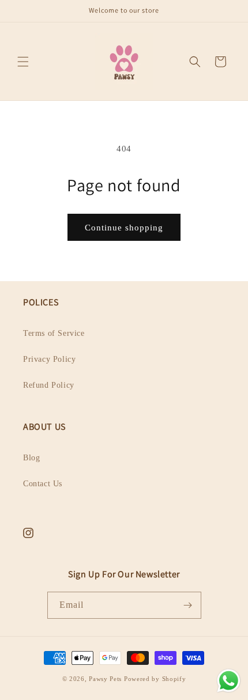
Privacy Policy (49, 359)
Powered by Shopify (155, 678)
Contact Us (42, 483)
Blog (31, 457)
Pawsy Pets (105, 678)
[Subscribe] (188, 605)
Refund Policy (48, 385)
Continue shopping (124, 227)
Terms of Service (54, 333)
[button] (23, 61)
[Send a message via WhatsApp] (228, 680)
